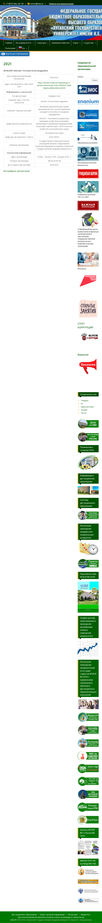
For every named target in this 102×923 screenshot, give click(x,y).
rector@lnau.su (36, 4)
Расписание (10, 48)
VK (82, 403)
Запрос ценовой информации (52, 914)
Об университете (23, 43)
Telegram (84, 400)
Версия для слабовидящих (16, 54)
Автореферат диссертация (16, 171)
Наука (75, 43)
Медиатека (85, 914)
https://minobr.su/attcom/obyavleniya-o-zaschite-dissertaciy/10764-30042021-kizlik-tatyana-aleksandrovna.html (54, 85)
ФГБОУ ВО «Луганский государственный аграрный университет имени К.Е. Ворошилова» (54, 920)
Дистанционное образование (24, 914)
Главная (8, 43)
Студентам (88, 43)
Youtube (84, 410)
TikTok (83, 413)
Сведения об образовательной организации (87, 66)
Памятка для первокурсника (61, 4)
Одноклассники (87, 407)
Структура (41, 43)
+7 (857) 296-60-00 (15, 4)
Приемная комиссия (60, 43)
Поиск (80, 77)
